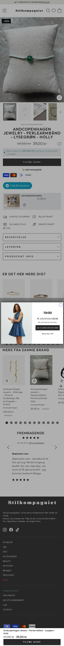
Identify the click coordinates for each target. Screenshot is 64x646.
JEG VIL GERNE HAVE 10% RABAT (47, 328)
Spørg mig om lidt (47, 333)
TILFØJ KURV (32, 642)
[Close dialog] (60, 304)
